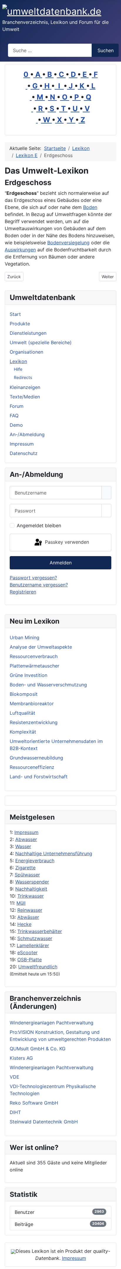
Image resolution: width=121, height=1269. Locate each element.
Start (15, 314)
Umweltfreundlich (37, 967)
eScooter (27, 952)
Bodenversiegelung (68, 242)
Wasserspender (32, 882)
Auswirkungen (20, 250)
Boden (90, 207)
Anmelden (61, 563)
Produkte (20, 324)
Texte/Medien (25, 397)
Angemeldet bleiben (39, 525)
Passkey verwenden (66, 542)
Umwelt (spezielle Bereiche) (41, 342)
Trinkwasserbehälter (39, 931)
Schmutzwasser (34, 938)
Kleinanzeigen (25, 387)
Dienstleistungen (28, 333)
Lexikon (18, 361)
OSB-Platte (29, 960)
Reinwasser (29, 910)
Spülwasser (27, 875)
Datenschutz (24, 453)
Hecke (24, 924)
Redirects (23, 377)
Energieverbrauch (34, 860)
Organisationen (26, 352)
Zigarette (25, 868)
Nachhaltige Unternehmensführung (53, 853)
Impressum (26, 832)
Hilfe (18, 369)
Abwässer (28, 917)
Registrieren (23, 592)
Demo (16, 425)
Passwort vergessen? (33, 578)
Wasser (23, 846)
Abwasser (26, 839)
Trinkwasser (30, 896)
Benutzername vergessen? (39, 585)
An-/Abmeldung (27, 434)
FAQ (14, 415)
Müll (21, 903)
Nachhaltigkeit (31, 889)
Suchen (106, 50)
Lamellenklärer (33, 945)
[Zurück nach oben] (113, 1261)
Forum (16, 406)
